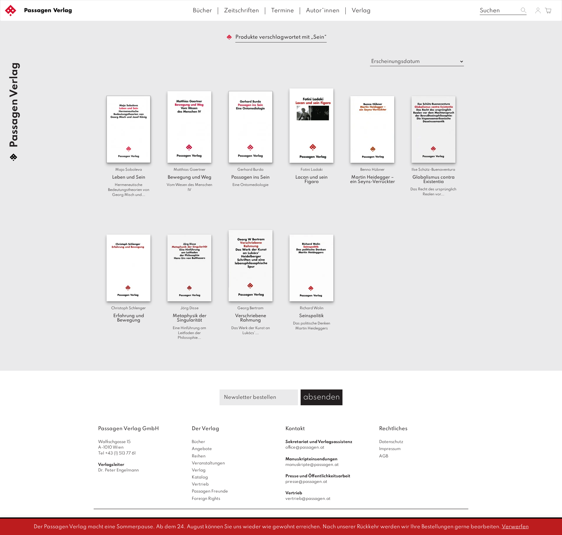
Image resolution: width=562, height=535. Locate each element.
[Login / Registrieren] (538, 10)
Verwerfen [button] (515, 526)
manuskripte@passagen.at (312, 465)
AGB (383, 456)
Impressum (390, 449)
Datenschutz (391, 442)
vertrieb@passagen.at (307, 499)
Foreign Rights (206, 499)
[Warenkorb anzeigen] (548, 11)
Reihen (198, 456)
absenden (321, 397)
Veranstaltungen (208, 463)
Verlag (361, 11)
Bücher (202, 11)
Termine (282, 11)
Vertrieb (200, 484)
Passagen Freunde (210, 491)
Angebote (202, 449)
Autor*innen (323, 11)
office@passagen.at (304, 447)
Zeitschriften (241, 11)
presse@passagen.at (306, 482)
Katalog (200, 477)
